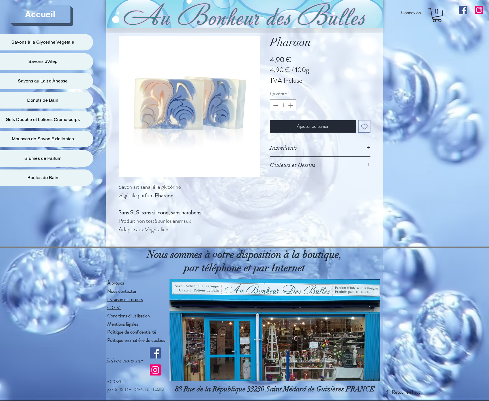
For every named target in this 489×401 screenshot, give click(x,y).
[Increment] (291, 105)
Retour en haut (406, 392)
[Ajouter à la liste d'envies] (364, 126)
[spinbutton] (283, 105)
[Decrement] (275, 105)
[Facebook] (155, 352)
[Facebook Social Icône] (463, 10)
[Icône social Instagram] (479, 10)
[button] (436, 15)
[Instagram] (155, 369)
